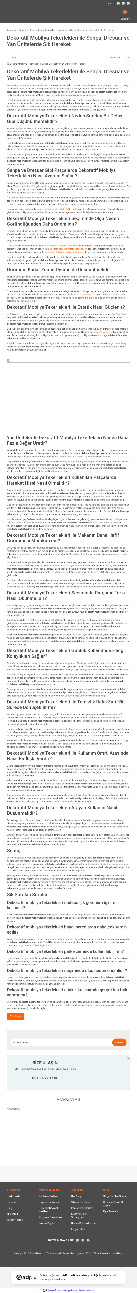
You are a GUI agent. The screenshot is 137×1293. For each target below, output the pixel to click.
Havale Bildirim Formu (83, 1223)
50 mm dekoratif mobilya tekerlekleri (60, 245)
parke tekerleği (84, 294)
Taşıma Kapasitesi (49, 1202)
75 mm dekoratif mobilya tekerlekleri (66, 252)
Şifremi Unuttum (80, 1202)
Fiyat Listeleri (110, 1211)
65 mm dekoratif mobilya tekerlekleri (69, 249)
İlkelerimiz (13, 1214)
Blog (9, 1208)
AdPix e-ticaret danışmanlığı (80, 1275)
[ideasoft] (50, 1290)
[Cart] (123, 14)
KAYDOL (119, 1042)
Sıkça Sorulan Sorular (115, 1196)
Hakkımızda (13, 1196)
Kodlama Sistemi (48, 1196)
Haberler (12, 1202)
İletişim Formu (15, 1219)
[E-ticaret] (68, 1290)
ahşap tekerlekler (102, 332)
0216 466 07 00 (45, 1078)
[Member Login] (9, 16)
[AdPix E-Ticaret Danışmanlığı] (26, 1277)
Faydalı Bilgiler (47, 1223)
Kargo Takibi (78, 1229)
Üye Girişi (76, 1196)
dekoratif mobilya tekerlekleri (58, 209)
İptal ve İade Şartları (82, 1208)
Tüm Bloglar (15, 1016)
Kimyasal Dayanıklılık (50, 1217)
